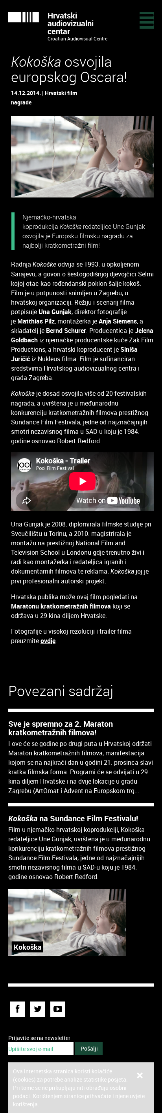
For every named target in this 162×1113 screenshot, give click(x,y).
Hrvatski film (61, 93)
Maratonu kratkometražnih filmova (61, 606)
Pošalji (89, 1048)
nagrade (21, 102)
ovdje (47, 640)
